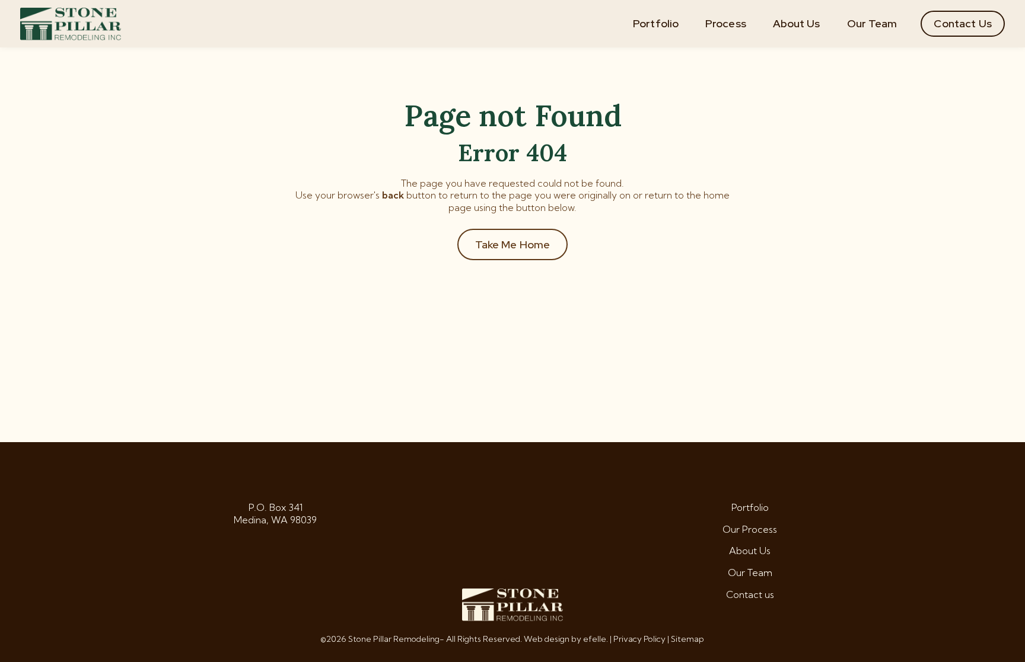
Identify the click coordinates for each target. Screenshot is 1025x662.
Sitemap (687, 639)
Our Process (749, 529)
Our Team (872, 23)
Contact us (750, 594)
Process (725, 23)
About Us (796, 23)
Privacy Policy (639, 639)
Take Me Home (512, 244)
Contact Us (963, 23)
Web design (546, 639)
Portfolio (656, 23)
